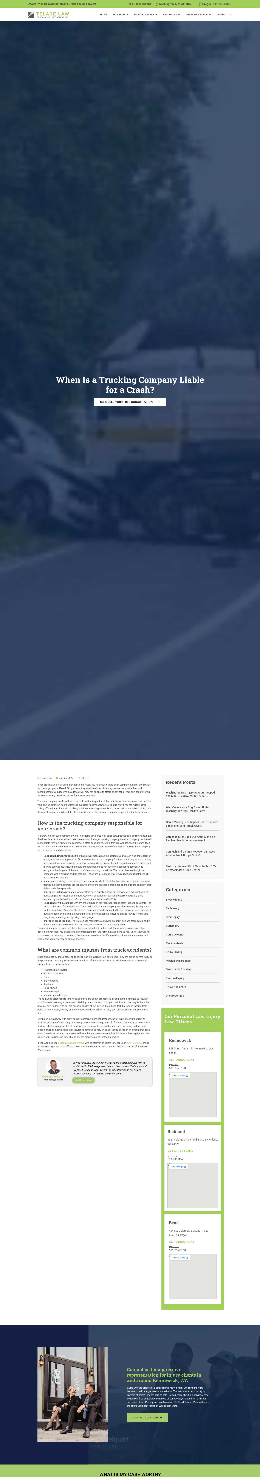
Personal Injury (175, 978)
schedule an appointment (71, 1042)
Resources (170, 14)
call (194, 1398)
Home (103, 14)
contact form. (138, 1402)
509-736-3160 (134, 1042)
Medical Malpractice (178, 960)
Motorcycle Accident (179, 969)
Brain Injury (173, 917)
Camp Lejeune (174, 934)
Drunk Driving (174, 952)
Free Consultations (139, 3)
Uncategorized (175, 995)
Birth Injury (172, 908)
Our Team (119, 14)
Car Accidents (174, 943)
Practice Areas (144, 14)
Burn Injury (172, 925)
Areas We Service (197, 14)
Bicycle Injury (174, 899)
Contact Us (224, 14)
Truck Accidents (176, 986)
